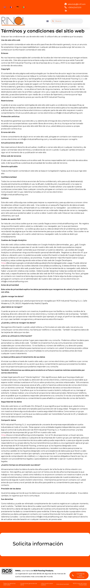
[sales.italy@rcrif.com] (66, 4)
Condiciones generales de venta (28, 584)
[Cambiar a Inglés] (5, 7)
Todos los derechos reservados (9, 584)
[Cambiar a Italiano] (24, 7)
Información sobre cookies (47, 584)
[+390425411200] (66, 7)
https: (3, 263)
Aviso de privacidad (62, 584)
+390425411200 (74, 7)
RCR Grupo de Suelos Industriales (80, 584)
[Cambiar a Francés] (11, 7)
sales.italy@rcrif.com (77, 4)
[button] (47, 21)
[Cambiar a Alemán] (17, 7)
